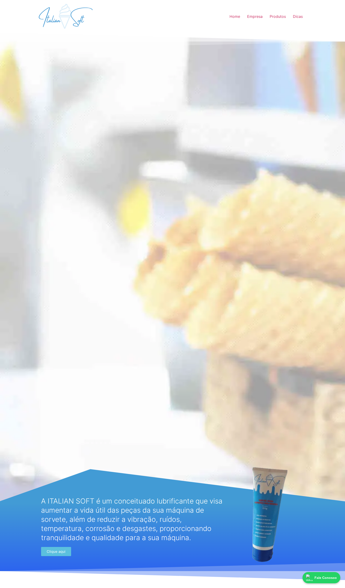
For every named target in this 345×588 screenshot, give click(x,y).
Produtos (278, 16)
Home (235, 16)
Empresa (255, 16)
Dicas (298, 16)
